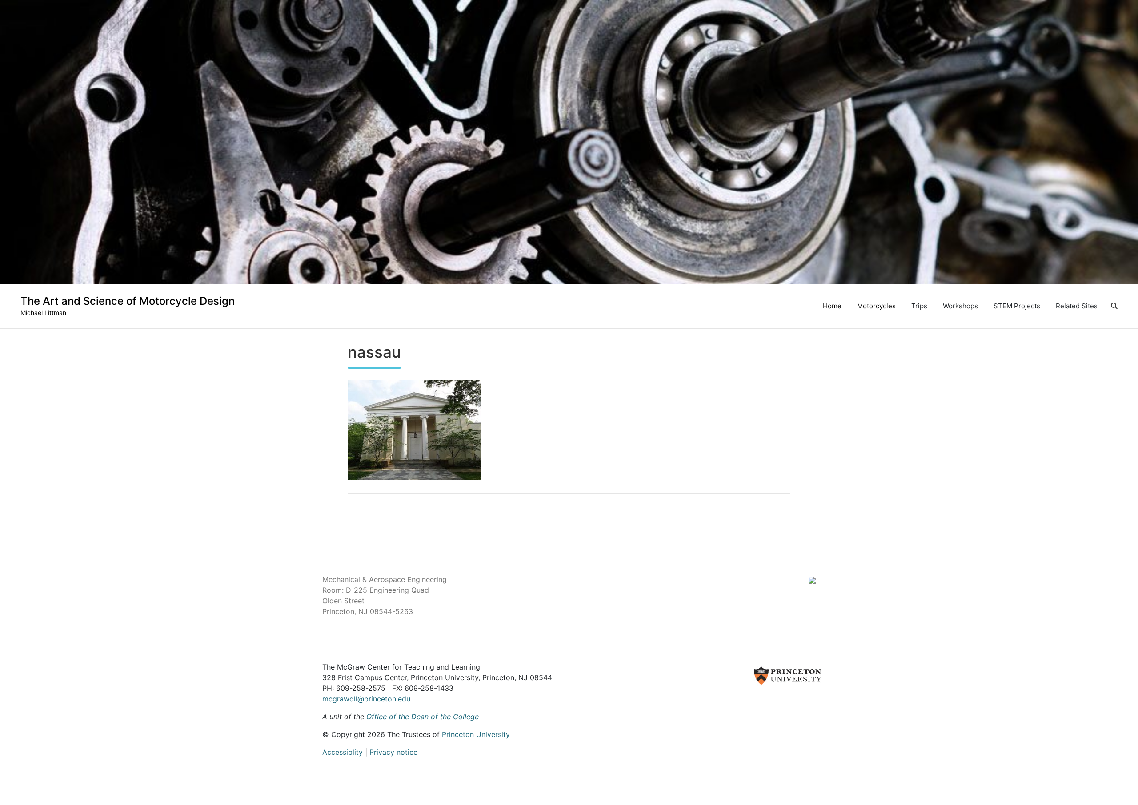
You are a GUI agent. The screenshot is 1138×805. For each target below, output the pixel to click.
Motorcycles (876, 306)
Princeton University (476, 734)
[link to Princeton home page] (679, 675)
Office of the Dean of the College (422, 716)
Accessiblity (342, 752)
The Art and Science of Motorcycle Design (127, 301)
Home (832, 306)
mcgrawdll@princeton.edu (366, 698)
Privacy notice (393, 752)
